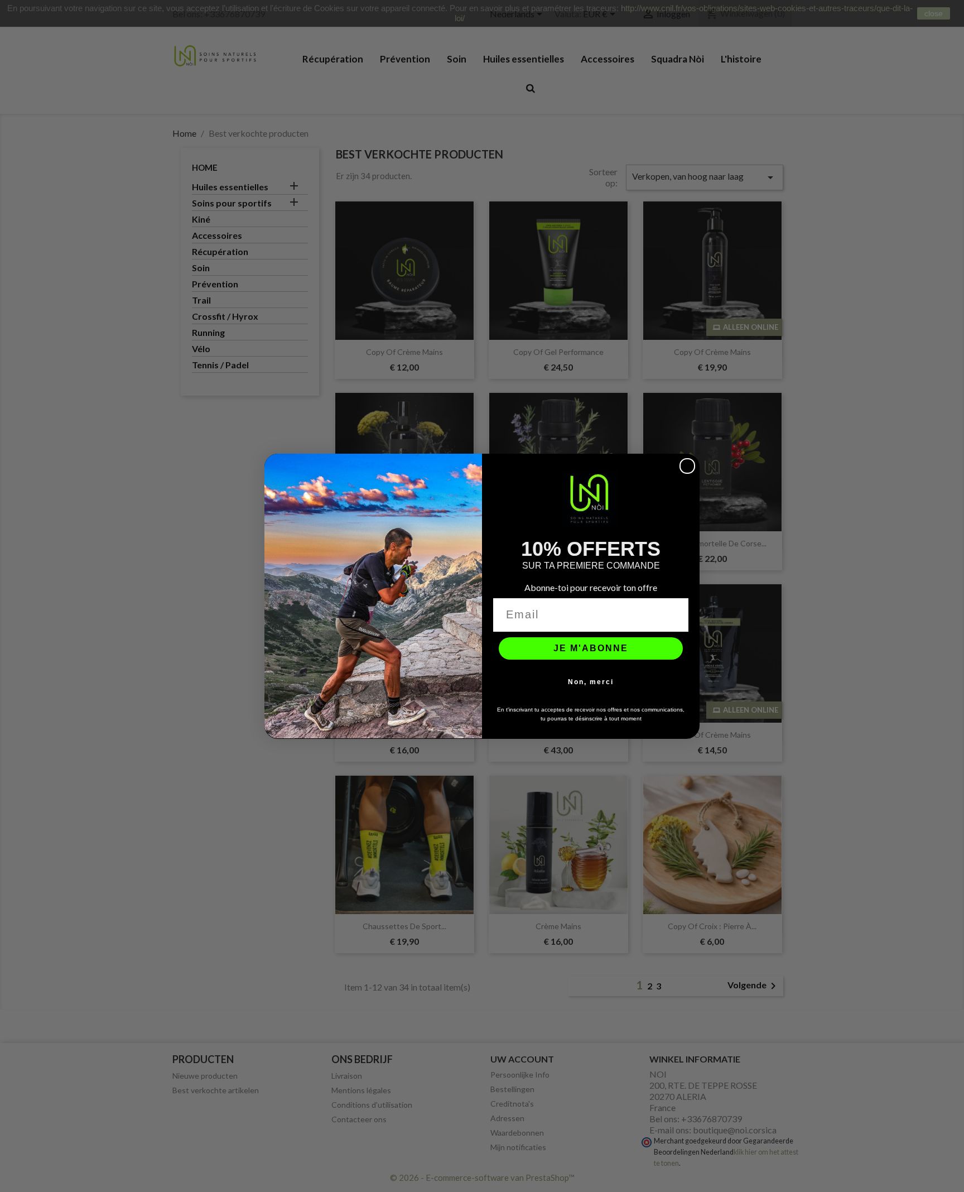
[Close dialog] (687, 466)
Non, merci (591, 681)
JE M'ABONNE (590, 647)
